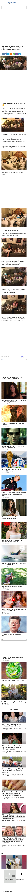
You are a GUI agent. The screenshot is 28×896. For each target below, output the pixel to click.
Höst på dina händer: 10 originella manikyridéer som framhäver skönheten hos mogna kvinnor (12, 793)
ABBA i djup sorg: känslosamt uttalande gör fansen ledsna (11, 725)
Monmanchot (12, 2)
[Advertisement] (14, 27)
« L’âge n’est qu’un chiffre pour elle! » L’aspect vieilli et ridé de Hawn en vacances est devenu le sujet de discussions (14, 840)
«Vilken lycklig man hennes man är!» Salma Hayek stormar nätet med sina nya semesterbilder (13, 816)
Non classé (16, 52)
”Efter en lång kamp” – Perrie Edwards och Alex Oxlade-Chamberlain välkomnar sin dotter (14, 747)
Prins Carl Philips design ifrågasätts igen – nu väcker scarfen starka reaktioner (13, 770)
